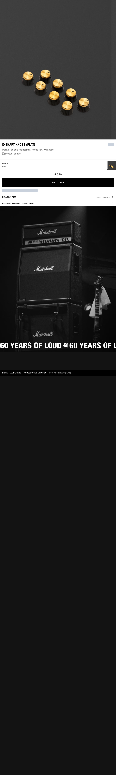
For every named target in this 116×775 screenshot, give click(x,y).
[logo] (11, 11)
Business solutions (60, 6)
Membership (76, 6)
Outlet (102, 6)
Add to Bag (58, 182)
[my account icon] (99, 13)
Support (87, 13)
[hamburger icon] (109, 13)
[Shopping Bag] (104, 13)
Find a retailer (90, 6)
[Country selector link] (109, 6)
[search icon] (95, 13)
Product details (13, 153)
